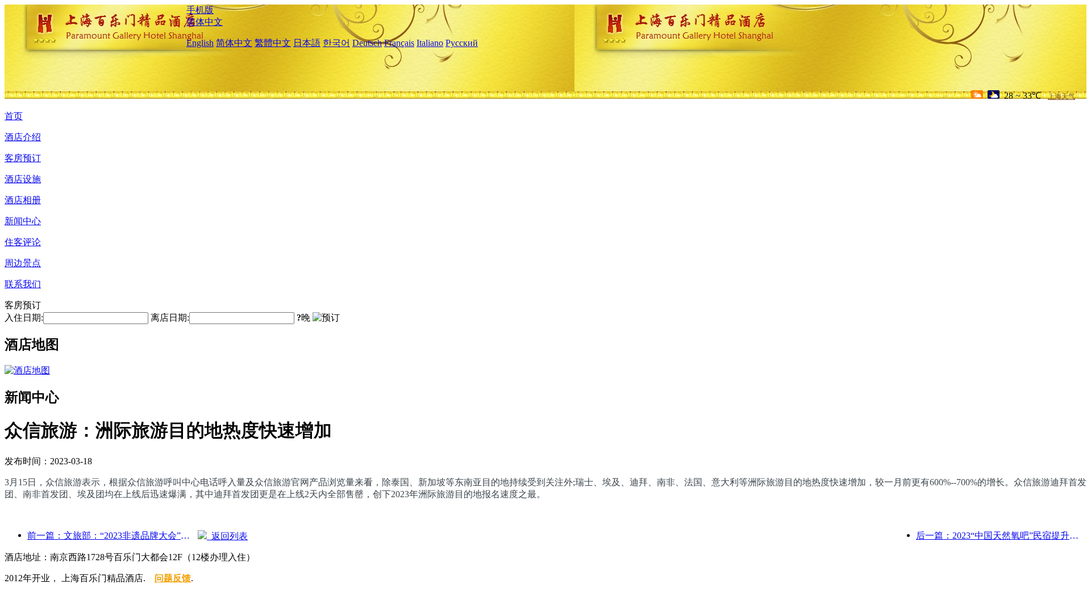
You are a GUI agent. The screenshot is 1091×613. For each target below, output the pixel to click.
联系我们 (23, 284)
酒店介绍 (23, 137)
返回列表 (227, 536)
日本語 (306, 43)
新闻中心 (23, 221)
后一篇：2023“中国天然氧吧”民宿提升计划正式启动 (1001, 535)
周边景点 (23, 263)
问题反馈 (173, 578)
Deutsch (367, 43)
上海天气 (1061, 96)
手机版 (200, 10)
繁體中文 (273, 43)
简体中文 (204, 22)
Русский (461, 43)
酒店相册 (23, 200)
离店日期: (170, 317)
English (200, 43)
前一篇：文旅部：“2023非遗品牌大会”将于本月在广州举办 (112, 535)
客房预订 (23, 158)
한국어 (336, 43)
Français (399, 43)
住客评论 (23, 242)
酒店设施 (23, 179)
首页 (14, 116)
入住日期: (24, 317)
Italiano (430, 43)
